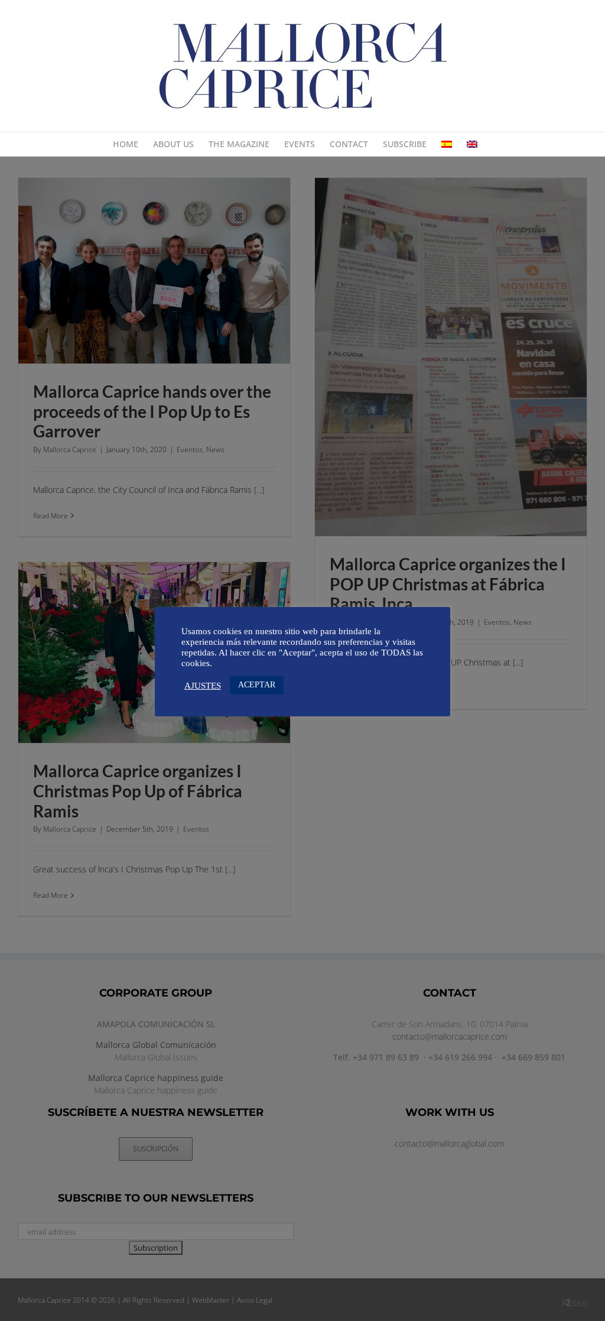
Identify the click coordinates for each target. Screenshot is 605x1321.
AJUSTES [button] (202, 685)
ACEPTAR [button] (256, 684)
